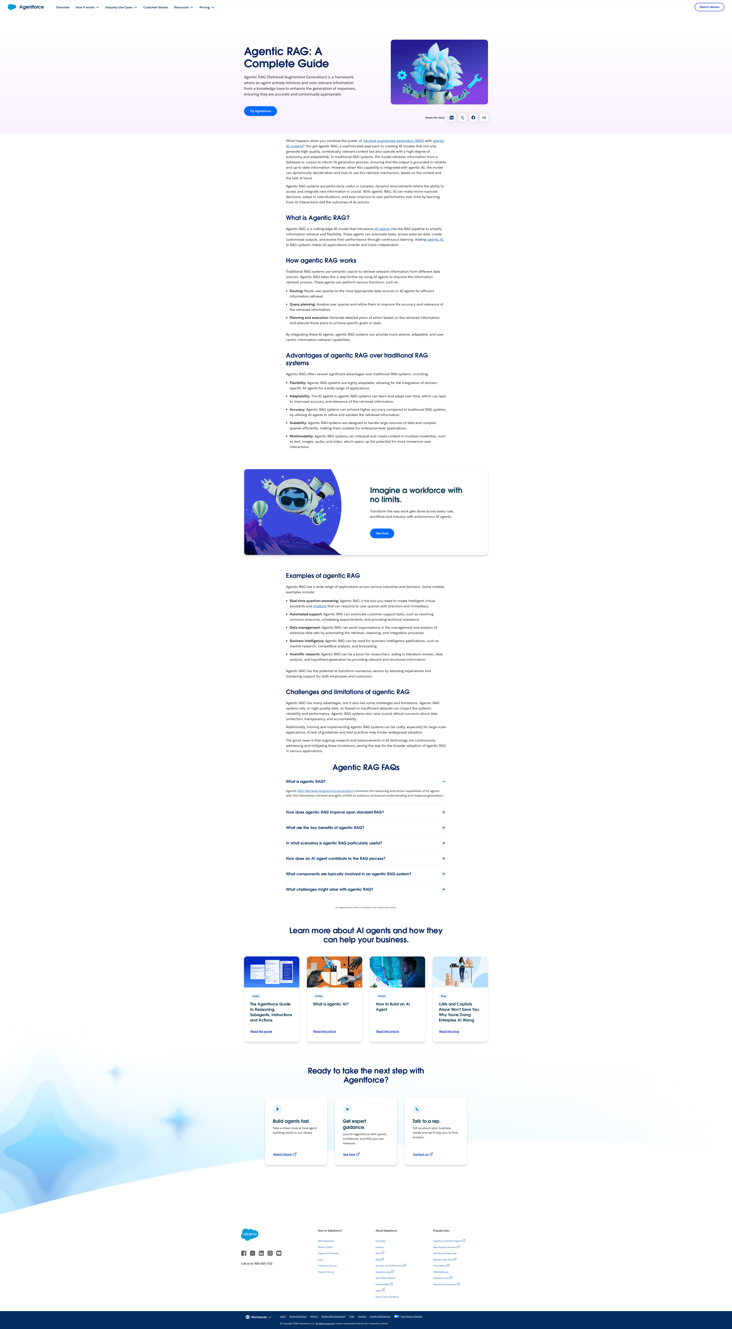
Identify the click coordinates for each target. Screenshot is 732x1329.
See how (382, 533)
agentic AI (435, 239)
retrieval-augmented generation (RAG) (393, 141)
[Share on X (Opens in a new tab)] (462, 117)
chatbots (320, 606)
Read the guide (261, 1031)
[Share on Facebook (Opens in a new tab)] (473, 117)
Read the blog (449, 1031)
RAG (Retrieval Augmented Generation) (326, 791)
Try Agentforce (260, 111)
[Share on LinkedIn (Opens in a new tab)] (451, 117)
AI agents (382, 229)
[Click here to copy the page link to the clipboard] (484, 117)
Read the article (324, 1031)
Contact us (420, 1154)
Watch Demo (282, 1154)
